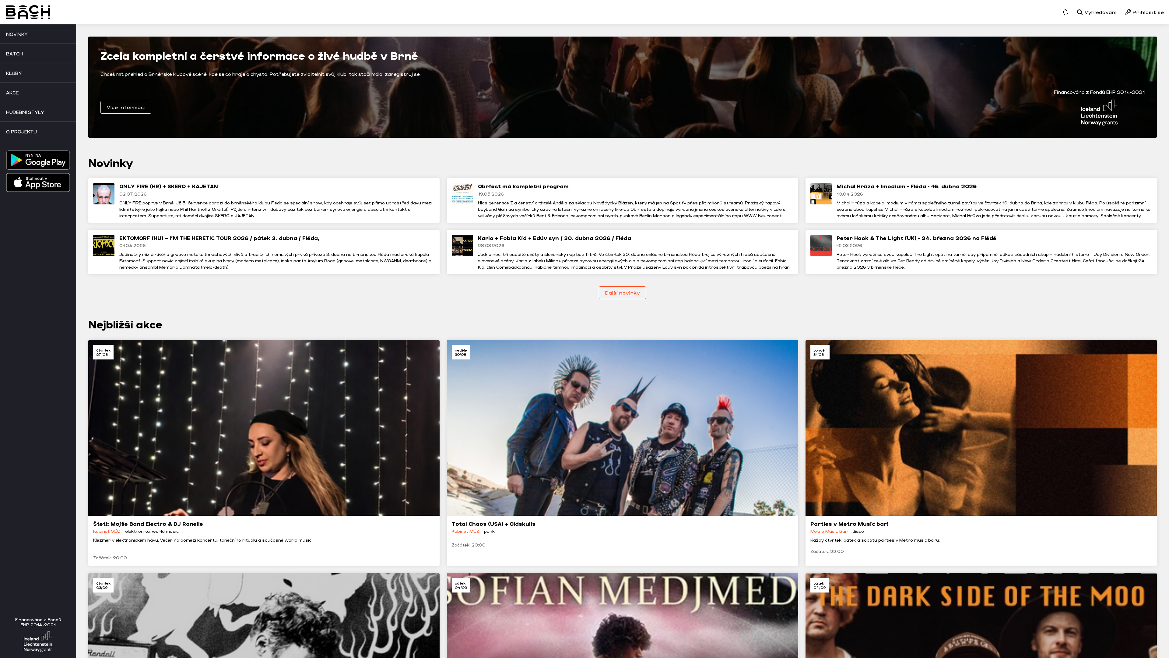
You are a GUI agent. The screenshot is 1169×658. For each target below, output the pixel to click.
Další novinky (622, 292)
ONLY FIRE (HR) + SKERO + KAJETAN (168, 186)
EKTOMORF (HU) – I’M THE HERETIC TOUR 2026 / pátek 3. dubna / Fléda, (219, 238)
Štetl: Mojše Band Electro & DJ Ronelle (148, 523)
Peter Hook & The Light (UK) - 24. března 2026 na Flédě (916, 238)
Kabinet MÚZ (107, 531)
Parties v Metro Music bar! (849, 523)
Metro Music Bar (829, 531)
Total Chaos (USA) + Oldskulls (493, 523)
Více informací (126, 107)
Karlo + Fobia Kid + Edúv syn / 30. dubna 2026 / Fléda (554, 238)
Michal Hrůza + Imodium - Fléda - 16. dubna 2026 (907, 186)
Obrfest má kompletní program (523, 186)
